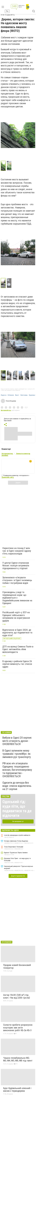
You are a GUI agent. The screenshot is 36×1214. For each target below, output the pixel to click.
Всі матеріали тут (18, 821)
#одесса (3, 395)
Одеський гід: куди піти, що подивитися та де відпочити (17, 808)
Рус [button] (7, 11)
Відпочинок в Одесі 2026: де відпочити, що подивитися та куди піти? (17, 632)
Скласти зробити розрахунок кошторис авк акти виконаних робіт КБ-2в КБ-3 (17, 1027)
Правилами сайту (8, 477)
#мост (17, 395)
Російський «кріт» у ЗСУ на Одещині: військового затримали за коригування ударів (16, 616)
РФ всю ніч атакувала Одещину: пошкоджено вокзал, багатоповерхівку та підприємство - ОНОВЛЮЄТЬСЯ (17, 770)
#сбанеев (11, 395)
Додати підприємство (18, 876)
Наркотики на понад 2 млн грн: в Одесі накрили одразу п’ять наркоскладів (16, 551)
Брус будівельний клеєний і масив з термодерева (17, 1089)
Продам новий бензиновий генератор (17, 966)
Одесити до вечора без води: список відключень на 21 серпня (16, 786)
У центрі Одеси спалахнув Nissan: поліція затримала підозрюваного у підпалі (15, 565)
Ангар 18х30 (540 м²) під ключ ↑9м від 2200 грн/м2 (16, 996)
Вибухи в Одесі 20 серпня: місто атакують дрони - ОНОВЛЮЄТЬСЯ (17, 741)
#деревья (32, 395)
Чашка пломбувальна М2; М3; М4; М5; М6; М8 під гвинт (17, 1059)
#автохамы (24, 395)
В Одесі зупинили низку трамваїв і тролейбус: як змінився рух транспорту (16, 754)
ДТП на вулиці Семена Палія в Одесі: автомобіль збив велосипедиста (17, 649)
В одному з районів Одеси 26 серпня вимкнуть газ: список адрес (17, 664)
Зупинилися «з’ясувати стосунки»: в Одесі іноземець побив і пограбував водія (17, 580)
